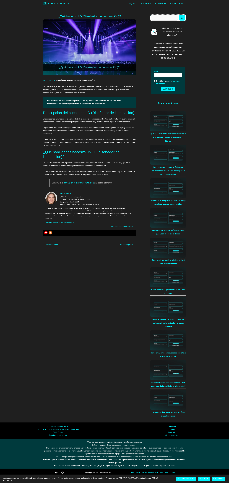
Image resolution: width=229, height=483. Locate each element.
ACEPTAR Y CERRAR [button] (186, 479)
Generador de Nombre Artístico (58, 426)
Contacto (171, 429)
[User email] (50, 232)
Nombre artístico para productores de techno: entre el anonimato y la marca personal (168, 323)
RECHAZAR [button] (203, 479)
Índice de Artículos (171, 435)
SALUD (173, 4)
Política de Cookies (167, 472)
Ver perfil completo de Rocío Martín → (59, 222)
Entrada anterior (50, 245)
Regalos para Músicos (58, 435)
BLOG (181, 4)
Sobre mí (171, 432)
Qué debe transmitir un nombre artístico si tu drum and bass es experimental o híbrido (168, 137)
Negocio (52, 80)
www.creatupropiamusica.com (122, 226)
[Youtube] (46, 232)
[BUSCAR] (182, 18)
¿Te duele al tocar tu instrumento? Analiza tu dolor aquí (58, 429)
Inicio (45, 80)
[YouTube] (56, 472)
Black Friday (58, 432)
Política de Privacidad (149, 472)
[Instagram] (62, 472)
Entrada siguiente (128, 245)
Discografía (171, 426)
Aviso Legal (135, 472)
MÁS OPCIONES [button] (218, 479)
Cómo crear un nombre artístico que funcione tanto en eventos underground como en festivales (168, 170)
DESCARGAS (145, 4)
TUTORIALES (160, 4)
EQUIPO (132, 4)
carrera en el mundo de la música (79, 183)
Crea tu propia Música (58, 3)
